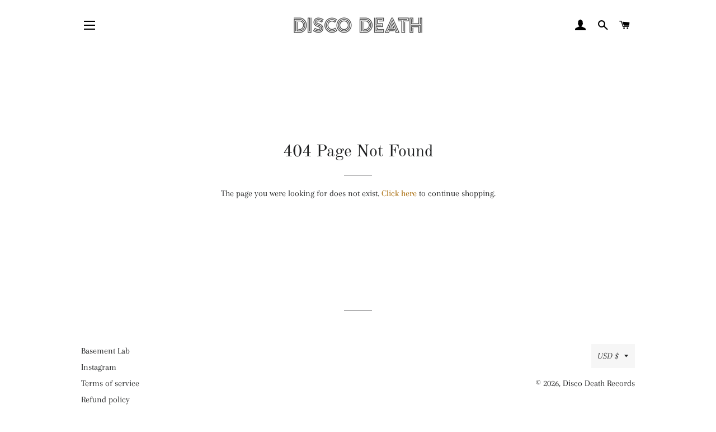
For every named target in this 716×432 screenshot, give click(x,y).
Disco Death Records (599, 383)
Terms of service (110, 383)
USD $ (608, 356)
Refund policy (105, 399)
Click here (399, 193)
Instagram (98, 367)
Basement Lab (105, 351)
